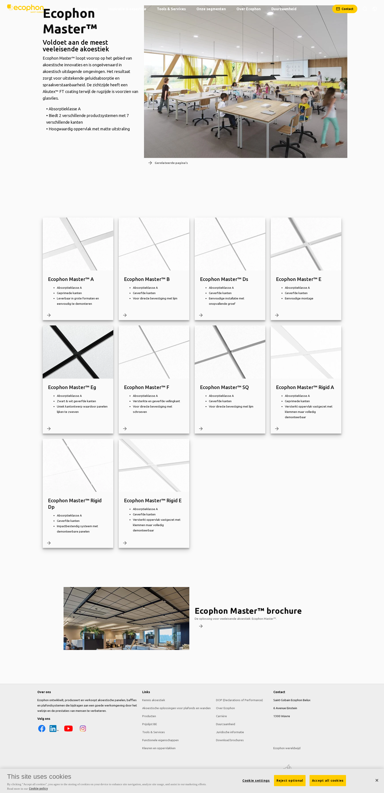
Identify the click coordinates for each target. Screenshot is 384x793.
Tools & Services (153, 732)
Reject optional (289, 781)
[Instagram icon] (82, 732)
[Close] (377, 780)
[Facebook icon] (41, 732)
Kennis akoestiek (153, 700)
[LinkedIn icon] (54, 732)
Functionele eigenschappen (160, 740)
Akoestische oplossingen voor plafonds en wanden (176, 708)
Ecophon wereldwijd (286, 748)
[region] (192, 781)
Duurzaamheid (225, 724)
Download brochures (230, 740)
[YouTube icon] (68, 732)
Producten (149, 716)
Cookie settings (256, 781)
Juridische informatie (230, 732)
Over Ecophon (225, 708)
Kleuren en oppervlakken (159, 748)
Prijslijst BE (149, 724)
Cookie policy (38, 788)
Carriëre (221, 716)
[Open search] (365, 9)
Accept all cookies (328, 781)
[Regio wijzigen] (374, 9)
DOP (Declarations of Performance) (239, 700)
